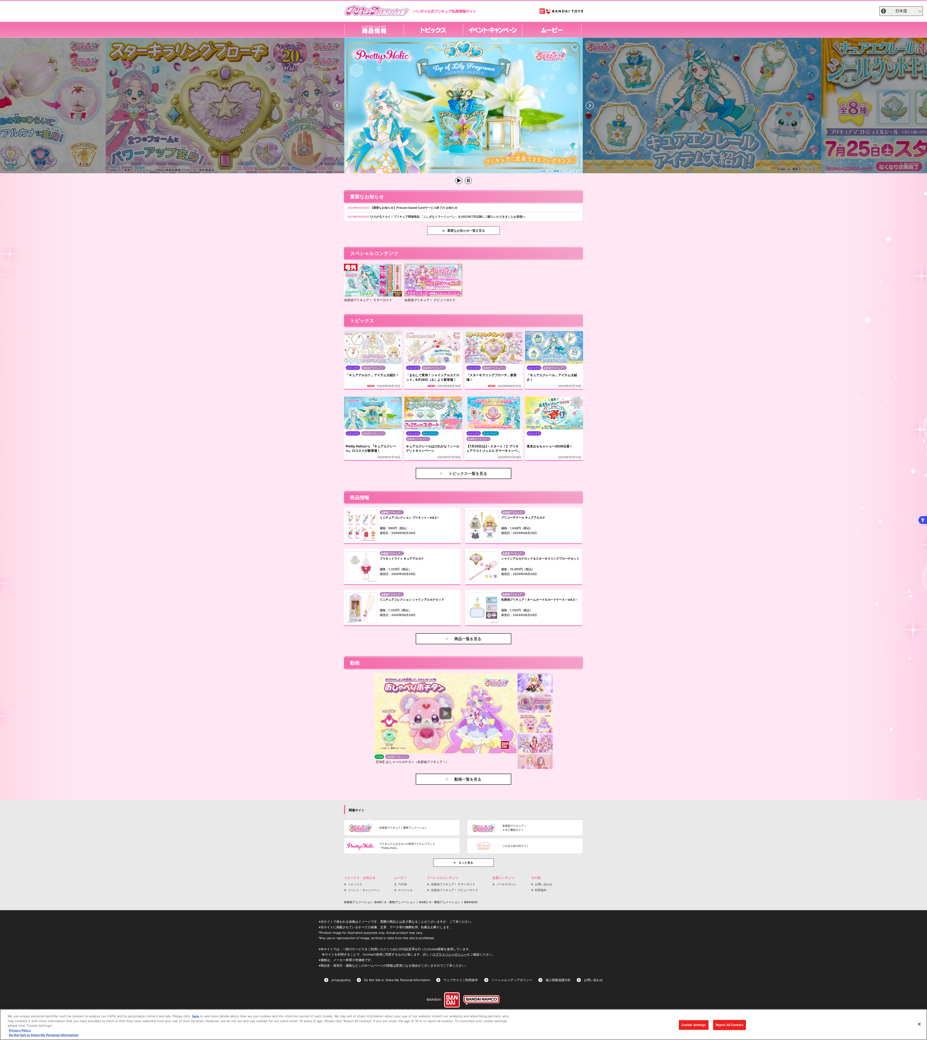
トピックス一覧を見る (468, 473)
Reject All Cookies (729, 1025)
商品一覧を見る (467, 638)
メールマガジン (506, 884)
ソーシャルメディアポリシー (512, 980)
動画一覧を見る (467, 779)
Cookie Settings (693, 1025)
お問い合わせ (543, 884)
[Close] (919, 1024)
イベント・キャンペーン (364, 890)
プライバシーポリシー (451, 954)
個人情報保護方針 (558, 980)
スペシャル (405, 890)
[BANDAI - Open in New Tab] (452, 1000)
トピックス (355, 884)
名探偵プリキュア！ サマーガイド (453, 884)
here (195, 1016)
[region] (463, 1024)
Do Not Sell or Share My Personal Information (397, 980)
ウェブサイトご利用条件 (460, 980)
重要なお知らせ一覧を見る (466, 230)
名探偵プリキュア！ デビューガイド (454, 890)
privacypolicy (341, 980)
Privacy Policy (20, 1030)
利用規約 (541, 890)
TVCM (402, 884)
